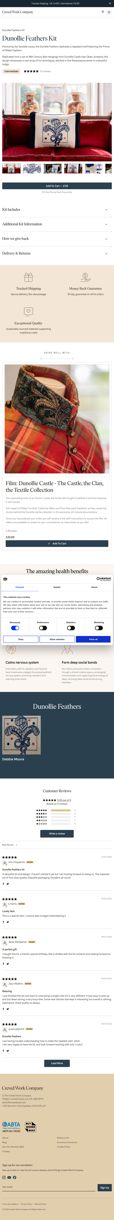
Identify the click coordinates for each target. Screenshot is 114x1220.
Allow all (93, 639)
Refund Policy (40, 1204)
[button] (102, 12)
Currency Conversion (67, 1142)
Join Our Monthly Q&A (13, 1146)
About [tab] (94, 587)
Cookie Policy (63, 1146)
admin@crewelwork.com (14, 1102)
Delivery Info (63, 1138)
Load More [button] (57, 1063)
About (5, 1138)
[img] (9, 857)
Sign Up (104, 1187)
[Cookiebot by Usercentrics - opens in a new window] (98, 579)
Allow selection (57, 639)
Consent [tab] (20, 587)
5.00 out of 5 (64, 800)
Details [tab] (57, 587)
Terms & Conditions (10, 1204)
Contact (6, 1151)
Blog (4, 1142)
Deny (20, 639)
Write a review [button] (57, 833)
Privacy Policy (26, 1204)
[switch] (43, 628)
